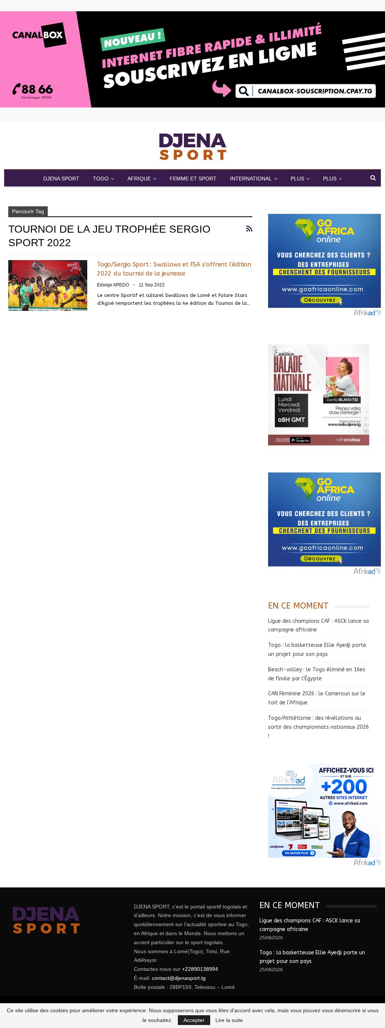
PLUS (297, 179)
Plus (329, 179)
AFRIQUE (139, 179)
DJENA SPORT (61, 179)
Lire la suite (229, 1020)
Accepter (194, 1020)
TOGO (101, 179)
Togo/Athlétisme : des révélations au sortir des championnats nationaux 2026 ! (318, 727)
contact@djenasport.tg (179, 978)
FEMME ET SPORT (193, 179)
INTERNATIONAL (251, 179)
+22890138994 (200, 969)
